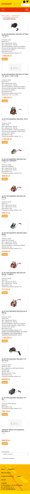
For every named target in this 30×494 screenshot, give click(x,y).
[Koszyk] (27, 2)
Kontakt (3, 480)
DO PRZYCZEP (16, 16)
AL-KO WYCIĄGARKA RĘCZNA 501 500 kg (14, 197)
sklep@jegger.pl (10, 489)
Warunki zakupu (6, 473)
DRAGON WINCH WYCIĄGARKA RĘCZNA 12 (13, 430)
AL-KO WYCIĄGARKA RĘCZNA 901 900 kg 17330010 (14, 273)
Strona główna (5, 16)
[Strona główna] (10, 4)
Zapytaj (5, 59)
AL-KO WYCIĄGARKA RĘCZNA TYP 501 (14, 398)
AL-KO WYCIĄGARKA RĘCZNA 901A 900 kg (14, 312)
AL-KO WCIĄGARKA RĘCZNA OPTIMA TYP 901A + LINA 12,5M (15, 75)
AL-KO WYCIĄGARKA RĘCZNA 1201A (15, 119)
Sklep (3, 469)
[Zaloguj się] (24, 1)
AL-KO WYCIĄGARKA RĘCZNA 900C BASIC (14, 233)
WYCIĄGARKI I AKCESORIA (11, 17)
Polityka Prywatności (7, 476)
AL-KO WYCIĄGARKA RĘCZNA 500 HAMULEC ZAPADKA (14, 160)
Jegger (19, 476)
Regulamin (11, 469)
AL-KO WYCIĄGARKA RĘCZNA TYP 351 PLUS (14, 360)
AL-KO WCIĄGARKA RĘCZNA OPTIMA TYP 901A (15, 35)
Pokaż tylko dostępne (9, 458)
